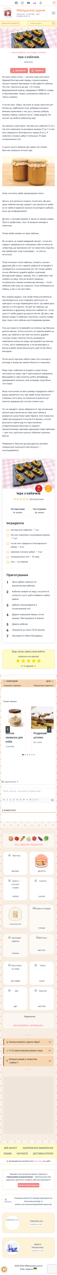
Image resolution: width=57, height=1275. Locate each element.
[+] (36, 799)
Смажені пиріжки (12, 683)
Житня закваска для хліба (14, 737)
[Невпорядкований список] (20, 799)
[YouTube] (28, 3)
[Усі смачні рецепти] (28, 840)
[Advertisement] (28, 1105)
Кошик (8, 1153)
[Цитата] (23, 799)
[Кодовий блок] (27, 799)
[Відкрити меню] (54, 13)
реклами (38, 1161)
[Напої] (42, 973)
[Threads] (40, 3)
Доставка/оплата (43, 1153)
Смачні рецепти (18, 53)
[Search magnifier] (53, 23)
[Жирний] (3, 799)
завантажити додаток (10, 23)
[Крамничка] (28, 1020)
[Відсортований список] (17, 799)
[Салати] (42, 888)
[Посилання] (30, 799)
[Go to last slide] (8, 729)
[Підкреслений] (10, 799)
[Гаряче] (15, 888)
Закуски (42, 53)
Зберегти (38, 70)
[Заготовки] (15, 973)
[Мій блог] (42, 945)
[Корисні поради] (42, 918)
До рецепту (20, 70)
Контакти (22, 1153)
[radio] (18, 661)
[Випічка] (15, 863)
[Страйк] (13, 799)
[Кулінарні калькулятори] (15, 918)
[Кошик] (55, 3)
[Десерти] (42, 863)
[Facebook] (16, 3)
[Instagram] (22, 3)
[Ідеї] (15, 998)
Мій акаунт (10, 1147)
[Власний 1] (34, 3)
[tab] (23, 754)
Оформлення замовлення (38, 1147)
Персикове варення (43, 683)
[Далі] (49, 729)
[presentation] (14, 717)
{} (34, 799)
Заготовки (32, 53)
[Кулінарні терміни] (15, 945)
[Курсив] (7, 799)
